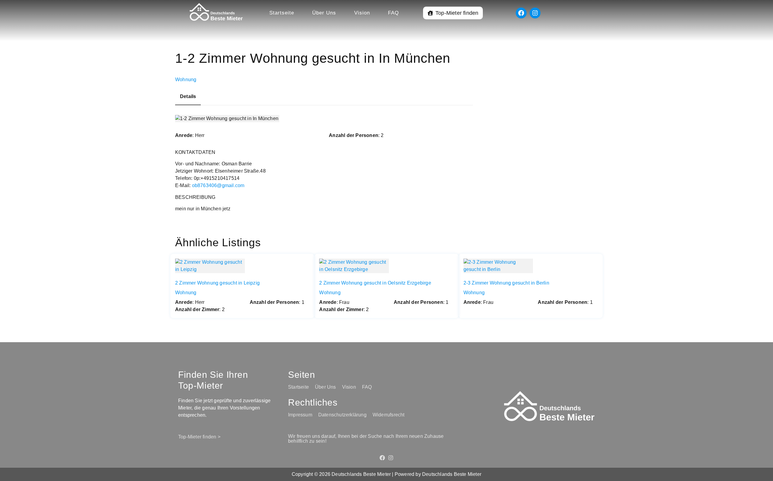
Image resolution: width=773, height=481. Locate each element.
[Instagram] (535, 13)
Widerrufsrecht (389, 414)
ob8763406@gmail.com (218, 185)
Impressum (300, 414)
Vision (362, 13)
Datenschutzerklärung (342, 414)
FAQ (393, 13)
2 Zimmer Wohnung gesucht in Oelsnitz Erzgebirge (375, 282)
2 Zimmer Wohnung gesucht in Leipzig (217, 282)
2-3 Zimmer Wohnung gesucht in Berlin (506, 282)
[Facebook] (521, 13)
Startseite (281, 13)
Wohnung (185, 79)
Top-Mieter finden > (199, 436)
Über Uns (324, 13)
